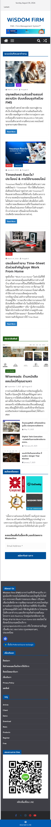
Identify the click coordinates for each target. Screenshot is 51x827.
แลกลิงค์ (6, 688)
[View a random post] (45, 40)
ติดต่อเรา (6, 660)
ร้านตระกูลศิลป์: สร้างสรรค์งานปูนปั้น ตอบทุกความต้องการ (33, 424)
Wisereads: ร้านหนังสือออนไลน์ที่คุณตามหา (21, 379)
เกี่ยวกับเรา (7, 677)
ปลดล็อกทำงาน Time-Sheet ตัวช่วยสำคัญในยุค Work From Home (25, 267)
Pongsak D (24, 89)
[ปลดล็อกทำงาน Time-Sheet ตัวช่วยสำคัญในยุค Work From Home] (25, 241)
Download (7, 721)
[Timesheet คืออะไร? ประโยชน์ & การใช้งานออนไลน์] (25, 153)
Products (6, 732)
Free (4, 743)
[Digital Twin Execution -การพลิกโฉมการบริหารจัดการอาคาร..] (11, 441)
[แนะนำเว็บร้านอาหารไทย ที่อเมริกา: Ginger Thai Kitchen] (11, 457)
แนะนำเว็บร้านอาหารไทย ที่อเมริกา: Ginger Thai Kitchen (32, 456)
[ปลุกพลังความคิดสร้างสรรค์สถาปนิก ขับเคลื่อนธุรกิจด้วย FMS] (25, 72)
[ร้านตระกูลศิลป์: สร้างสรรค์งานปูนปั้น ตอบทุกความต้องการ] (11, 426)
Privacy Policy (8, 683)
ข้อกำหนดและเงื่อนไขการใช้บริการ (16, 666)
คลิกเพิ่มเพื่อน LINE (25, 802)
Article (9, 165)
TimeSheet (10, 85)
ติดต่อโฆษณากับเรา (10, 672)
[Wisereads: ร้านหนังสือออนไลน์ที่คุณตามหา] (25, 355)
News (18, 85)
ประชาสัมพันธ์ (10, 371)
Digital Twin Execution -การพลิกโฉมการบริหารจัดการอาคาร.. (33, 439)
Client (5, 710)
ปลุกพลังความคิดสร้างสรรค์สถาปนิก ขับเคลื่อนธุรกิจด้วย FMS (24, 98)
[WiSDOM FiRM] (6, 40)
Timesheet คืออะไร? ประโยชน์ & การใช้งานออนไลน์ (25, 176)
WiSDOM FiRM (25, 20)
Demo (5, 716)
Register (6, 737)
